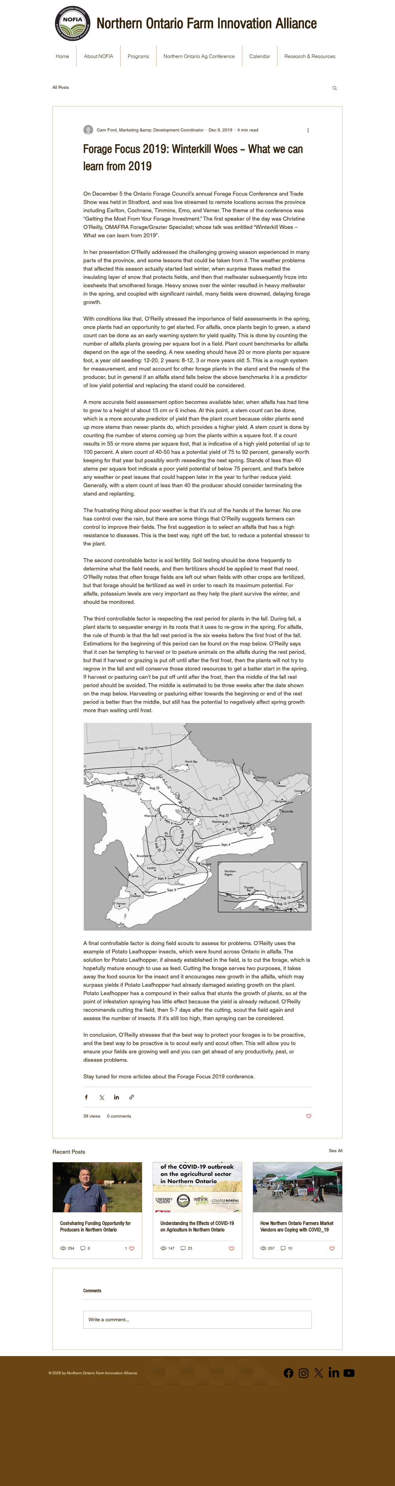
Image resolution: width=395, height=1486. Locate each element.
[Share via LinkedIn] (116, 1097)
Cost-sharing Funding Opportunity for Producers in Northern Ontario (95, 1226)
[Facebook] (288, 1373)
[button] (335, 87)
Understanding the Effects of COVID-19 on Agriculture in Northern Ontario (197, 1226)
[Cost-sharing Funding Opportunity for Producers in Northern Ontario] (97, 1187)
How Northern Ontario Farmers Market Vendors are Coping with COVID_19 (296, 1226)
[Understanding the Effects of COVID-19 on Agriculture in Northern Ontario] (197, 1187)
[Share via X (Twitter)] (101, 1097)
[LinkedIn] (333, 1373)
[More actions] (308, 130)
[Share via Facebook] (86, 1097)
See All (336, 1150)
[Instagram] (303, 1373)
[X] (318, 1373)
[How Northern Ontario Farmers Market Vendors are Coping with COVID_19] (297, 1187)
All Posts (60, 87)
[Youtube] (349, 1373)
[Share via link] (132, 1097)
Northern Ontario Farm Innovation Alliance (207, 23)
